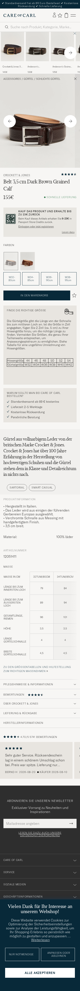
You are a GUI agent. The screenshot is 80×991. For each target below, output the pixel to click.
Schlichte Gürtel (48, 78)
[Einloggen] (54, 15)
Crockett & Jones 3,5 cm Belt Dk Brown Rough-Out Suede (12, 66)
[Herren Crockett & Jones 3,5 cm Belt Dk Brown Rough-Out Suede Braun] (12, 46)
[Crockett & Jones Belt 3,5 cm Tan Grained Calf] (27, 261)
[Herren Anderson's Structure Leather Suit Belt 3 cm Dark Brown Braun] (37, 46)
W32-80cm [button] (12, 279)
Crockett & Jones (16, 175)
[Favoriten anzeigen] (60, 15)
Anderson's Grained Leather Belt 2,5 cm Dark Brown (62, 66)
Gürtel (28, 78)
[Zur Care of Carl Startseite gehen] (19, 15)
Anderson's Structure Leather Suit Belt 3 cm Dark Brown (37, 66)
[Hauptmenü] (73, 15)
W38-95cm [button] (68, 279)
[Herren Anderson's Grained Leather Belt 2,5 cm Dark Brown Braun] (62, 46)
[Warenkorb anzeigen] (66, 15)
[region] (40, 760)
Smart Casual (42, 487)
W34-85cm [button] (31, 279)
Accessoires (12, 78)
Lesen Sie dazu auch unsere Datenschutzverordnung (40, 834)
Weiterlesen (40, 940)
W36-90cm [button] (49, 279)
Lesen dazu (68, 232)
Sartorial (17, 487)
